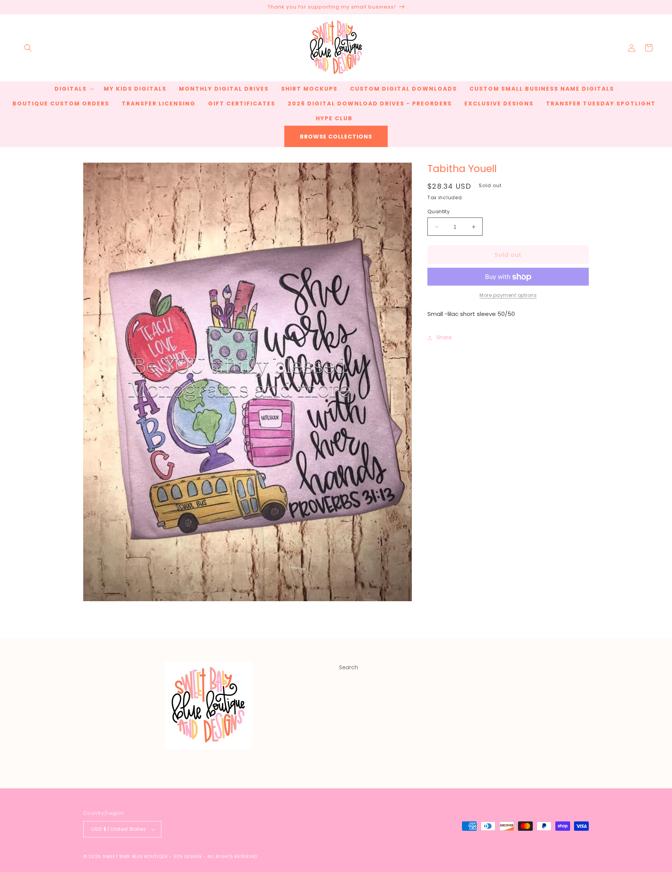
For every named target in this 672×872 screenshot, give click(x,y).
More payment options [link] (508, 295)
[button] (28, 47)
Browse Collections (336, 136)
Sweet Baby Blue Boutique (136, 856)
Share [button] (444, 337)
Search (348, 667)
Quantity (438, 211)
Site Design (187, 856)
